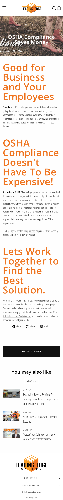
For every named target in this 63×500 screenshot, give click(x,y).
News (34, 24)
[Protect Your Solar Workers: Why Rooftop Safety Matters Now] (11, 433)
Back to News (33, 351)
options (32, 230)
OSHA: (18, 192)
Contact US (30, 477)
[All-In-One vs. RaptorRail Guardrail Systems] (11, 416)
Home (27, 24)
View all (31, 381)
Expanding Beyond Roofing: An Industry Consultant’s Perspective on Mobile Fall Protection (41, 399)
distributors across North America (17, 316)
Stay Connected (31, 485)
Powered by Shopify (31, 497)
